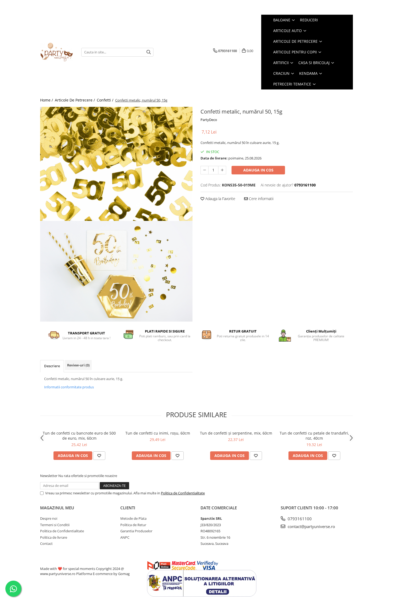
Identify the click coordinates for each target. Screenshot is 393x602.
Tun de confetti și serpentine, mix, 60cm (236, 433)
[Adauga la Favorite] (99, 455)
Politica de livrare (53, 537)
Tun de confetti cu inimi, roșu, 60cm (157, 433)
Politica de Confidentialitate (183, 493)
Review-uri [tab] (78, 365)
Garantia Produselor (136, 531)
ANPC (124, 537)
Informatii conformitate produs (69, 387)
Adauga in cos (258, 170)
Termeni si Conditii (55, 524)
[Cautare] (148, 52)
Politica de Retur (133, 524)
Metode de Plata (133, 518)
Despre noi (48, 518)
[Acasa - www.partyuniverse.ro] (56, 52)
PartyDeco (209, 119)
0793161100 (299, 518)
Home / (47, 100)
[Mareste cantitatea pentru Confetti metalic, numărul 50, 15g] (222, 170)
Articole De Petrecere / (75, 100)
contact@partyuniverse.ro (311, 526)
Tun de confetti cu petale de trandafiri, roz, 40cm (314, 436)
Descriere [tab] (52, 365)
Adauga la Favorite (219, 198)
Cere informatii (260, 198)
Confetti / (105, 100)
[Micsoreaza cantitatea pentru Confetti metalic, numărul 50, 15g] (205, 170)
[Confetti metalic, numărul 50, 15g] (116, 164)
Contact (46, 543)
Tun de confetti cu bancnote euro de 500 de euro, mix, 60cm (79, 436)
